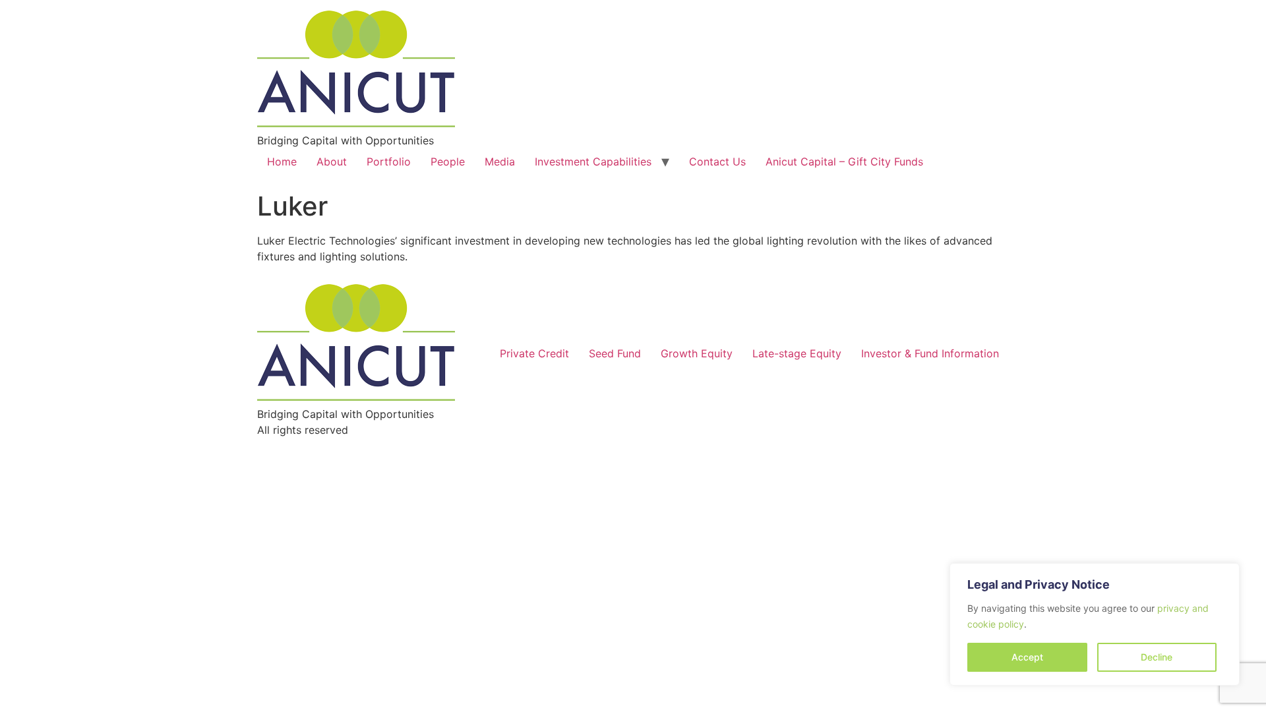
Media (500, 161)
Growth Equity (697, 353)
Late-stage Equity (796, 353)
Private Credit (534, 353)
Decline (1156, 657)
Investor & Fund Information (930, 353)
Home (282, 161)
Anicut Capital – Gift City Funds (844, 161)
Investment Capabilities (593, 161)
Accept (1027, 657)
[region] (1095, 624)
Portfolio (389, 161)
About (331, 161)
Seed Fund (615, 353)
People (448, 161)
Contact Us (717, 161)
